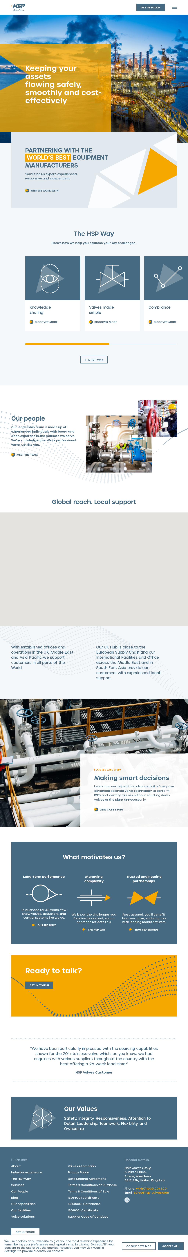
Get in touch (150, 7)
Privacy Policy (78, 1172)
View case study (112, 809)
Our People (19, 1191)
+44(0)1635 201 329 (151, 1188)
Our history (46, 925)
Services (17, 1185)
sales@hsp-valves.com (151, 1192)
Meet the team (27, 454)
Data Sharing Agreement (87, 1178)
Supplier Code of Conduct (88, 1216)
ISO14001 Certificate (84, 1197)
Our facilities (21, 1210)
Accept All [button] (170, 1246)
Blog (14, 1197)
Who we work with (44, 190)
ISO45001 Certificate (84, 1203)
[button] (147, 605)
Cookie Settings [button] (138, 1246)
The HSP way (97, 929)
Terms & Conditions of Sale (88, 1191)
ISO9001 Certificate (83, 1210)
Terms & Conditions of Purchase (92, 1185)
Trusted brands (147, 929)
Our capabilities (23, 1203)
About (16, 1166)
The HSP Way (94, 359)
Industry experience (26, 1172)
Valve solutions (23, 1216)
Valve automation (82, 1166)
